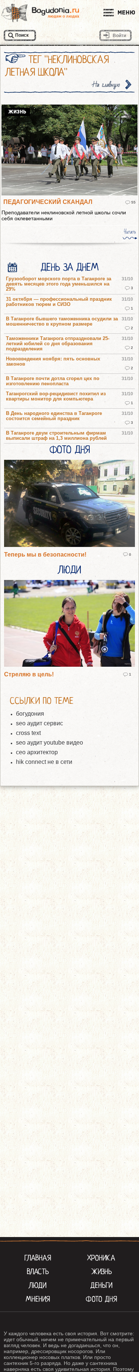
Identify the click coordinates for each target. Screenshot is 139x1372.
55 (133, 202)
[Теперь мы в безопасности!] (69, 504)
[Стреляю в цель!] (69, 624)
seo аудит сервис (39, 723)
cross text (28, 733)
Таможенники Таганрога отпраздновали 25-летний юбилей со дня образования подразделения (57, 344)
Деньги (101, 1285)
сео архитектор (37, 752)
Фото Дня (69, 449)
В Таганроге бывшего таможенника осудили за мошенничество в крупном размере (62, 321)
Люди (69, 570)
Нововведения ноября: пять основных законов (53, 361)
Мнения (38, 1299)
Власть (38, 1271)
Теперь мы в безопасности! (45, 554)
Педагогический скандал (47, 202)
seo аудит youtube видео (49, 742)
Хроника (101, 1258)
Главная (37, 1258)
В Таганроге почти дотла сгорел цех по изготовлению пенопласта (52, 381)
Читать (130, 232)
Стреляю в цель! (29, 674)
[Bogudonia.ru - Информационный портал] (40, 13)
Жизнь (101, 1271)
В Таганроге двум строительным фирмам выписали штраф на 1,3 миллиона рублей (56, 436)
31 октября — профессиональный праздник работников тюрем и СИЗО (59, 302)
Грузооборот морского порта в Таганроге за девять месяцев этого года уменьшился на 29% (58, 284)
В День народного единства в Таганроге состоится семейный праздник (54, 416)
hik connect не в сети (44, 762)
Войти (119, 35)
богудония (30, 713)
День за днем (69, 267)
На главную (106, 84)
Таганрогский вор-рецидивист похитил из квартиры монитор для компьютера (56, 396)
